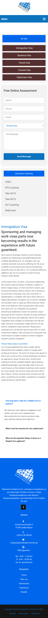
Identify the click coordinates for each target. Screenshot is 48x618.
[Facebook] (23, 507)
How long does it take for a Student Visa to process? (23, 402)
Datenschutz (24, 583)
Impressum (24, 588)
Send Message (24, 156)
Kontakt (24, 592)
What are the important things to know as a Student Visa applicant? (23, 439)
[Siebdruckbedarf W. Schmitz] (24, 7)
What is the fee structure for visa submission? (24, 428)
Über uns (24, 579)
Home (24, 575)
